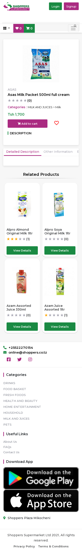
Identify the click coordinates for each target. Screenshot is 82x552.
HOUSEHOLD (13, 412)
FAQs (7, 447)
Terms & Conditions (53, 546)
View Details (22, 250)
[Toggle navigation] (73, 28)
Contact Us (11, 452)
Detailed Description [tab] (22, 152)
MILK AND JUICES (16, 418)
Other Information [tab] (58, 152)
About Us (10, 441)
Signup (71, 6)
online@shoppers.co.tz (27, 352)
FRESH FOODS (14, 395)
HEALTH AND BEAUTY (20, 401)
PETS (7, 424)
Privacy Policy (24, 546)
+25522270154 (20, 347)
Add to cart (29, 123)
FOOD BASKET (14, 389)
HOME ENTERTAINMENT (22, 406)
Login (55, 6)
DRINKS (9, 383)
